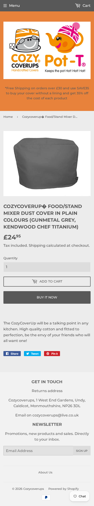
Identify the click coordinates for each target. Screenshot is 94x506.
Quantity (10, 258)
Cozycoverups (33, 489)
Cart (86, 5)
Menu (14, 5)
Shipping (37, 245)
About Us (45, 472)
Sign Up (82, 450)
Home (8, 116)
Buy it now (47, 297)
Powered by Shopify (63, 489)
